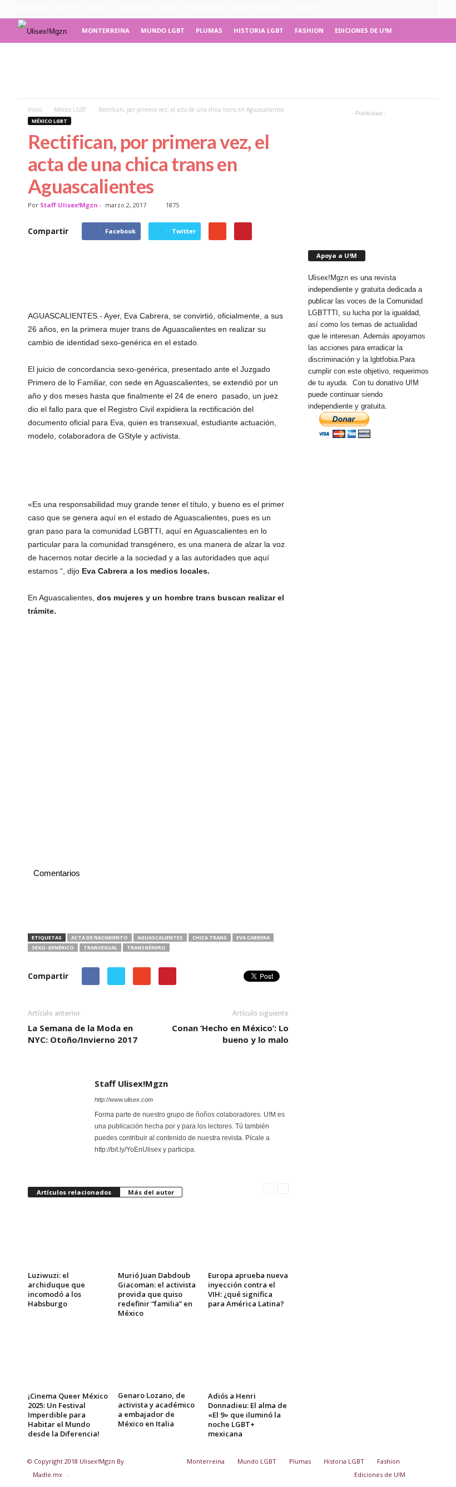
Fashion (309, 30)
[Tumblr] (412, 8)
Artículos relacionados (74, 1192)
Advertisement (257, 8)
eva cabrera (253, 937)
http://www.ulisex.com (124, 1099)
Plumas (209, 30)
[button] (421, 30)
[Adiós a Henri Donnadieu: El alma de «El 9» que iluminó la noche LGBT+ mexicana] (248, 1357)
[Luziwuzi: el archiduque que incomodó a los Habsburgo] (68, 1237)
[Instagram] (395, 8)
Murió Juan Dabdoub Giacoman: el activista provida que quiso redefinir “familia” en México (157, 1294)
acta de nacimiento (99, 937)
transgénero (146, 947)
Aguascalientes (160, 937)
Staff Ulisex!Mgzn (69, 205)
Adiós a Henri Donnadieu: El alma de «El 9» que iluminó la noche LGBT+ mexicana (247, 1415)
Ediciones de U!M (363, 30)
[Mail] (117, 1161)
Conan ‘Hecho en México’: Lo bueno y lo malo (230, 1033)
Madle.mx (47, 1474)
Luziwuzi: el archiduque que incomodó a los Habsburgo (56, 1289)
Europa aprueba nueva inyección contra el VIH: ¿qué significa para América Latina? (248, 1289)
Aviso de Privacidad (192, 8)
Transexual (100, 947)
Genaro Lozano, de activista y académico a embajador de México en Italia (156, 1409)
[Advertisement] (228, 70)
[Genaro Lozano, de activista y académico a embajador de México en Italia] (158, 1357)
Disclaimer (133, 8)
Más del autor (151, 1192)
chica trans (209, 937)
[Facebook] (378, 8)
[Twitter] (430, 8)
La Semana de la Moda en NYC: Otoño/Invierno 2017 (82, 1033)
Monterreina (106, 30)
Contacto (307, 8)
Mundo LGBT (163, 30)
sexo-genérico (53, 947)
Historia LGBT (259, 30)
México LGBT (49, 121)
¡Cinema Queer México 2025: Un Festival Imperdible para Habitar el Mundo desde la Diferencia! (68, 1415)
